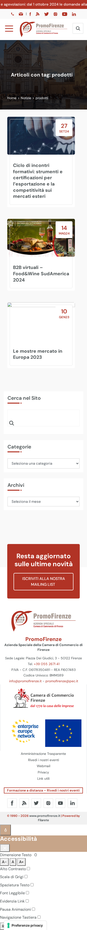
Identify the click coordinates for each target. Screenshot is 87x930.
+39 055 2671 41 (46, 664)
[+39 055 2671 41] (13, 14)
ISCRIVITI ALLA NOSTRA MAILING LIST (43, 581)
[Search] (11, 423)
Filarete (43, 820)
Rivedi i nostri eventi (43, 760)
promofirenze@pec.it (61, 681)
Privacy (43, 772)
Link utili (43, 778)
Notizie (26, 98)
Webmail (43, 766)
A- (4, 861)
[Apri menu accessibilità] (5, 830)
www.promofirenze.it (44, 816)
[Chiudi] (5, 848)
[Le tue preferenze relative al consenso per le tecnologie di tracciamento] (25, 925)
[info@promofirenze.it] (21, 14)
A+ (21, 861)
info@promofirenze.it (25, 681)
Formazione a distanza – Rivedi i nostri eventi (43, 790)
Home (11, 98)
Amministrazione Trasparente (43, 753)
